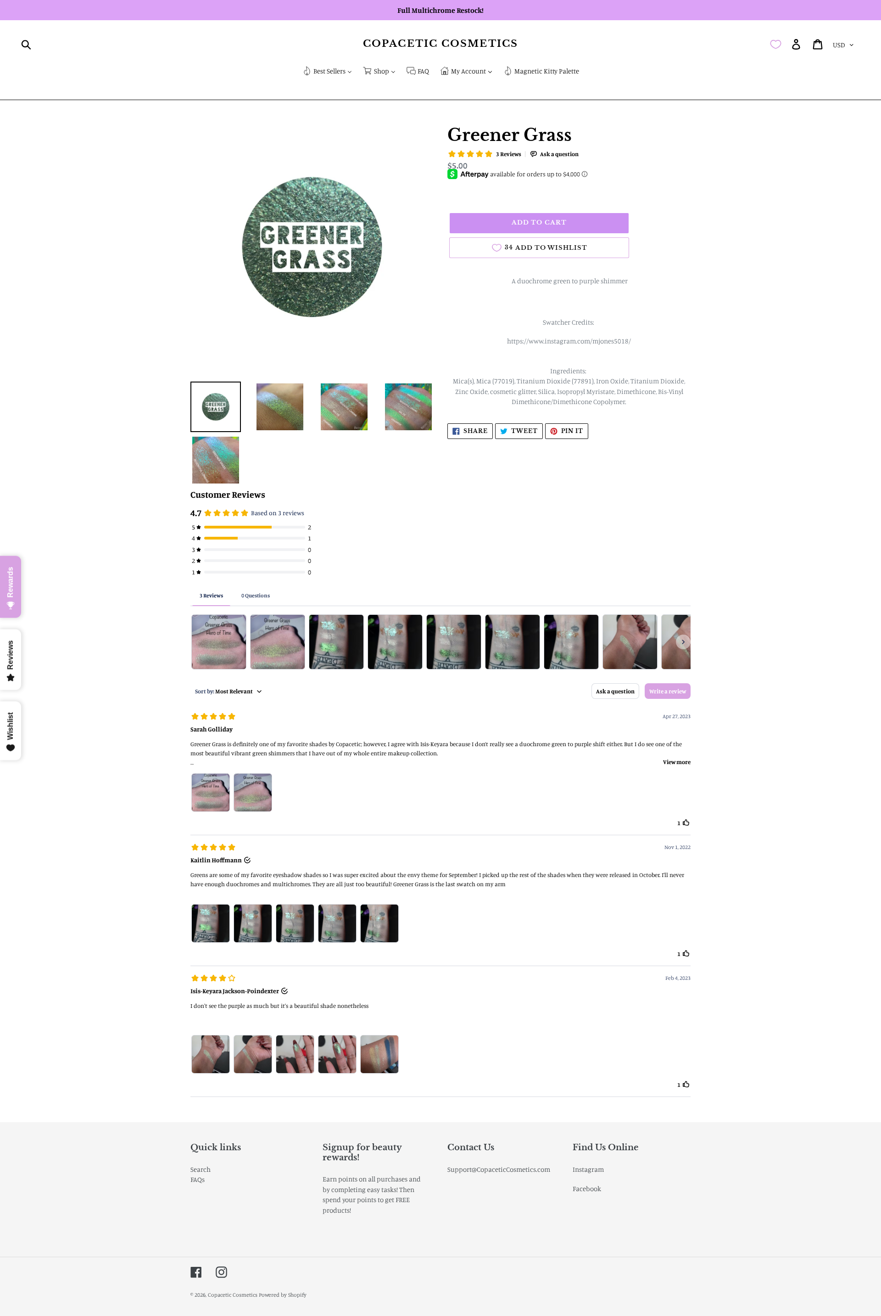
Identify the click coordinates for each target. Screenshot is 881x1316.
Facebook (587, 1188)
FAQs (197, 1179)
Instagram (588, 1169)
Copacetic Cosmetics (440, 44)
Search (200, 1169)
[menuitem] (327, 72)
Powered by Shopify (283, 1294)
